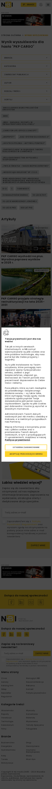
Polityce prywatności (17, 439)
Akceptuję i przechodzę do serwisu (26, 454)
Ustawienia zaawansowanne (26, 447)
